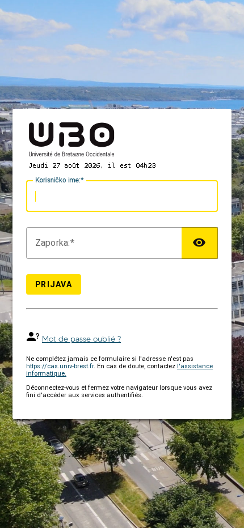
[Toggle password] (200, 243)
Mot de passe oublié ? (81, 339)
